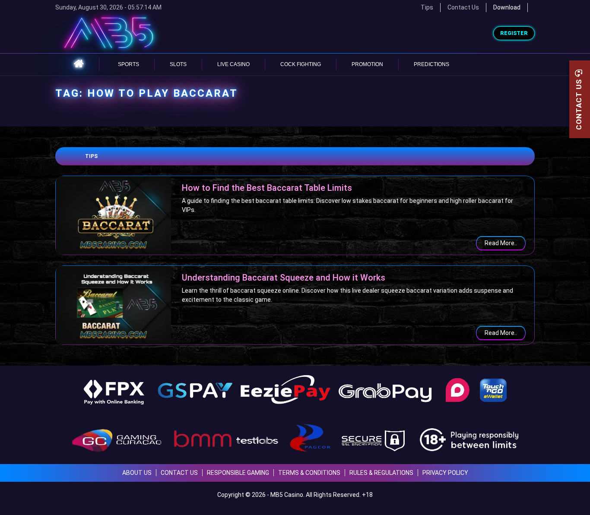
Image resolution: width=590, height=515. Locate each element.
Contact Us (463, 7)
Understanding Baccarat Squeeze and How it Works (283, 277)
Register (514, 33)
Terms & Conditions (309, 472)
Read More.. (501, 243)
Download (506, 7)
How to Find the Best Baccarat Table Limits (267, 188)
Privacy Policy (445, 472)
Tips (91, 156)
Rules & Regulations (381, 472)
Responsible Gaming (238, 472)
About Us (137, 472)
